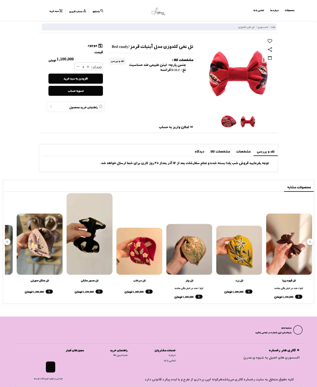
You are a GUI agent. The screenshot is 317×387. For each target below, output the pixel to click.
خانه (273, 27)
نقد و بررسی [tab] (266, 151)
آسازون (29, 378)
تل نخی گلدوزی (246, 27)
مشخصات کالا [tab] (220, 151)
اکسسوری (262, 27)
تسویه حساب (76, 91)
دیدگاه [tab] (199, 151)
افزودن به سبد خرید (75, 78)
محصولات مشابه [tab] (299, 187)
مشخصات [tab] (243, 151)
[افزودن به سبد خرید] (298, 297)
